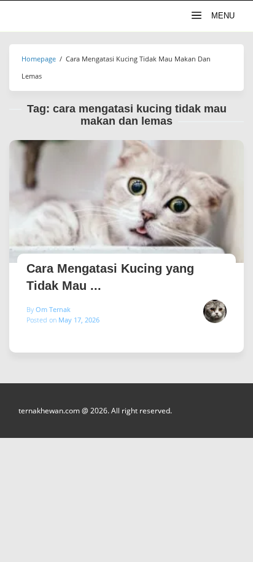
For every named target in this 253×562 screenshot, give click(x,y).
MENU (222, 15)
